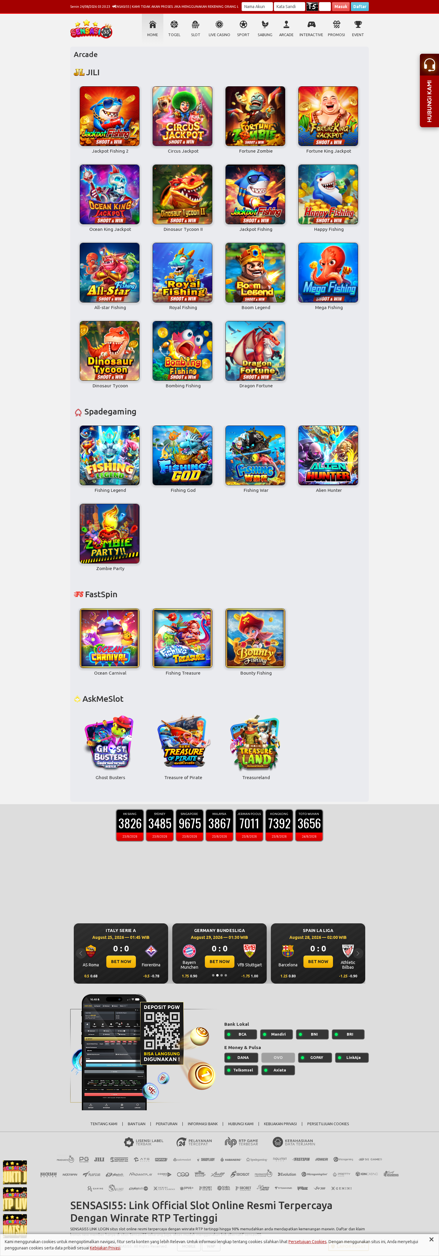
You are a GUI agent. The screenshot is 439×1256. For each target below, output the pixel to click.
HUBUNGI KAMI (241, 1124)
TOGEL (174, 35)
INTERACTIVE (311, 35)
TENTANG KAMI (103, 1124)
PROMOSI (336, 35)
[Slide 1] (213, 975)
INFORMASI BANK (203, 1124)
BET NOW (121, 961)
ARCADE (286, 35)
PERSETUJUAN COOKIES (328, 1124)
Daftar (359, 6)
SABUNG (265, 35)
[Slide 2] (217, 975)
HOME (152, 35)
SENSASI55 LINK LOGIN (89, 1229)
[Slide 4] (226, 975)
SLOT (195, 35)
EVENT (358, 35)
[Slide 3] (221, 975)
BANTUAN (136, 1124)
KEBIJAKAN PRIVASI (280, 1124)
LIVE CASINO (219, 35)
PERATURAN (166, 1124)
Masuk (340, 6)
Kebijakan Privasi (105, 1248)
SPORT (243, 35)
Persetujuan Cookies (307, 1241)
